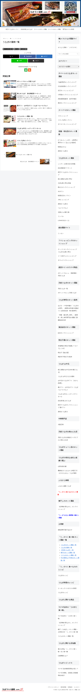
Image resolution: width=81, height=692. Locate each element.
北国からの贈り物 (63, 212)
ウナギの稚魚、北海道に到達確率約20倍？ (68, 674)
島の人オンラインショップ (66, 187)
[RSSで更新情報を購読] (29, 70)
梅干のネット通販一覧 (68, 552)
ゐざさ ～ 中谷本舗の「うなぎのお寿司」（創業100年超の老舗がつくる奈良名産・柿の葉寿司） (68, 308)
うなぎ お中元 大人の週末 (66, 376)
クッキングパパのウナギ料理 (67, 588)
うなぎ (17, 49)
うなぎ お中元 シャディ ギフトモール (68, 395)
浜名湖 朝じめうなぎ (64, 400)
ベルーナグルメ (63, 208)
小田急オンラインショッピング (68, 94)
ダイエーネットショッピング (67, 124)
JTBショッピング (63, 199)
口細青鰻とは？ (63, 656)
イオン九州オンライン (65, 120)
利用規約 (70, 687)
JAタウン (61, 191)
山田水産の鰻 (62, 466)
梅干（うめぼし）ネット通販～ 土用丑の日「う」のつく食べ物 (68, 631)
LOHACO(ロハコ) (63, 220)
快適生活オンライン (64, 195)
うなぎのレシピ (63, 575)
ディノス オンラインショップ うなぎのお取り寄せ (68, 251)
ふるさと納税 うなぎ (64, 486)
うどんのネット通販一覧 (68, 555)
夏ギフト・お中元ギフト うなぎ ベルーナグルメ (68, 388)
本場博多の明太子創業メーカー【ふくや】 (68, 347)
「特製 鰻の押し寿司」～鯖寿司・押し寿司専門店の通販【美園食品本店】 (68, 317)
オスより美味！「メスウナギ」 (68, 47)
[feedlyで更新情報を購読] (25, 70)
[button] (36, 61)
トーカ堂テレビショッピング (67, 256)
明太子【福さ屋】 (63, 352)
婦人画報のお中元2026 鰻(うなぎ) (68, 371)
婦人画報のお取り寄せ (65, 179)
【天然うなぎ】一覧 (67, 550)
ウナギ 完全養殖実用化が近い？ (68, 668)
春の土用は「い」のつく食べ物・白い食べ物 (67, 650)
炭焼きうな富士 (63, 151)
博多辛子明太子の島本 (65, 357)
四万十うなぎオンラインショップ (68, 173)
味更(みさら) (62, 147)
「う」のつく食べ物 (9, 49)
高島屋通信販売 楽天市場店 (67, 99)
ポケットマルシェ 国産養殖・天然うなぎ (68, 274)
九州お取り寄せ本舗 (64, 183)
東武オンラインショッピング (67, 103)
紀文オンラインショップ (66, 333)
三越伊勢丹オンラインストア (67, 82)
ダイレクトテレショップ (66, 260)
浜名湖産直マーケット (65, 168)
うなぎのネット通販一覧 (68, 545)
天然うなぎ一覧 (63, 288)
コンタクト (76, 687)
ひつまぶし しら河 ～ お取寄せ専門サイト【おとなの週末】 (68, 141)
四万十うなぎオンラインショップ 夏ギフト (68, 406)
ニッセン (61, 233)
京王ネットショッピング (66, 90)
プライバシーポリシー (53, 687)
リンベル (61, 216)
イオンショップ (63, 116)
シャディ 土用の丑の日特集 (66, 164)
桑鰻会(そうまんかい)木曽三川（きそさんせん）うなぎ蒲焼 (67, 472)
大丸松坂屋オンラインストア (67, 86)
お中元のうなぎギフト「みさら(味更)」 (68, 382)
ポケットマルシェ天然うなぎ (67, 293)
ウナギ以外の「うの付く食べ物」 (67, 617)
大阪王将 (61, 424)
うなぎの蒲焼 (24, 49)
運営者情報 (63, 687)
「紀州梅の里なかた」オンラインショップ (68, 508)
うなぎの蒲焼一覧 (66, 547)
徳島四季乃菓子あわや (65, 530)
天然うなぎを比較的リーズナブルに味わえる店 (68, 439)
